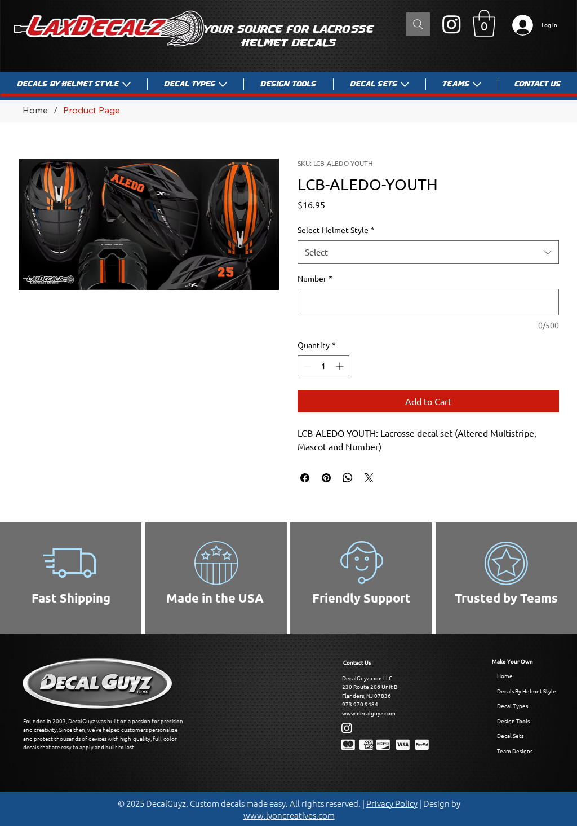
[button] (484, 23)
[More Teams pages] (477, 84)
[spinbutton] (323, 366)
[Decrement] (306, 366)
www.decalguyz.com (369, 713)
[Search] (418, 24)
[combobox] (428, 252)
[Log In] (520, 25)
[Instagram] (452, 24)
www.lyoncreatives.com (289, 815)
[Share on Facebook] (305, 478)
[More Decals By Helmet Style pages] (126, 84)
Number (315, 278)
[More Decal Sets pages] (405, 84)
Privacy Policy (392, 803)
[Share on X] (369, 478)
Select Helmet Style (336, 230)
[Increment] (341, 366)
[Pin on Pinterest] (326, 478)
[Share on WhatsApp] (347, 478)
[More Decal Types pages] (223, 84)
